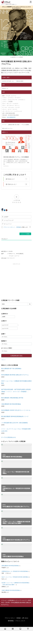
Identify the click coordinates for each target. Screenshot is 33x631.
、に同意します (16, 227)
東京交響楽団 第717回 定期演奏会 (11, 368)
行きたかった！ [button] (17, 184)
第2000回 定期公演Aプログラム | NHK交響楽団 (16, 157)
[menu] (30, 2)
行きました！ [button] (17, 179)
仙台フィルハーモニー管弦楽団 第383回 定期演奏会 (15, 577)
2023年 (11, 251)
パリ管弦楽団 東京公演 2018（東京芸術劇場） (15, 423)
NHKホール (12, 253)
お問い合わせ (25, 618)
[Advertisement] (16, 281)
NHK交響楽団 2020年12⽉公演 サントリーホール (15, 410)
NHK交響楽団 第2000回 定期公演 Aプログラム (15, 375)
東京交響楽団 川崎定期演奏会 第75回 (12, 398)
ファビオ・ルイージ (14, 256)
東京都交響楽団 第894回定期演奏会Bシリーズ (14, 416)
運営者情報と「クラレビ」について (16, 620)
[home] (5, 629)
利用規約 (18, 227)
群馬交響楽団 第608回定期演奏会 (10, 565)
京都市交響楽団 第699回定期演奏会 (11, 590)
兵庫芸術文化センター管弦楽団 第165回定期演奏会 (15, 571)
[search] (30, 304)
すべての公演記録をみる (8, 437)
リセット (3, 359)
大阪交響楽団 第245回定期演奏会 (11, 404)
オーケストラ (11, 258)
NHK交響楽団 (10, 117)
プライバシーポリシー (9, 227)
